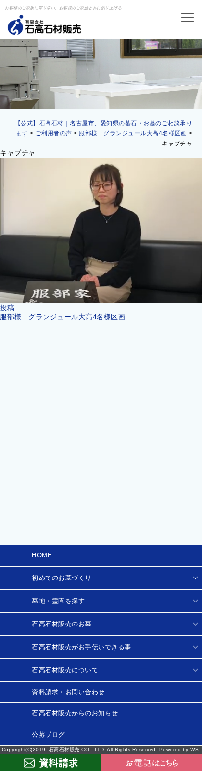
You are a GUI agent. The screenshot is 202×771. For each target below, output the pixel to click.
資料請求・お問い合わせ (68, 692)
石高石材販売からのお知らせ (75, 713)
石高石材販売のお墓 (62, 623)
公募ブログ (48, 734)
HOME (42, 555)
